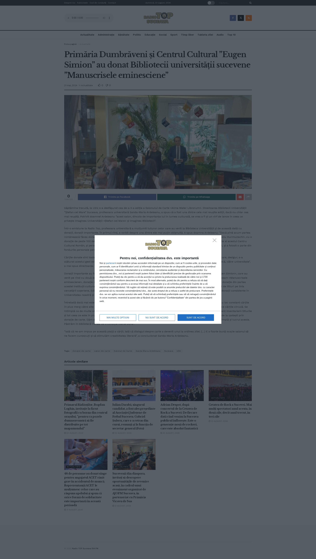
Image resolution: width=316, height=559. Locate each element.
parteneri (110, 263)
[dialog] (158, 279)
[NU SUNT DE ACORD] (215, 241)
